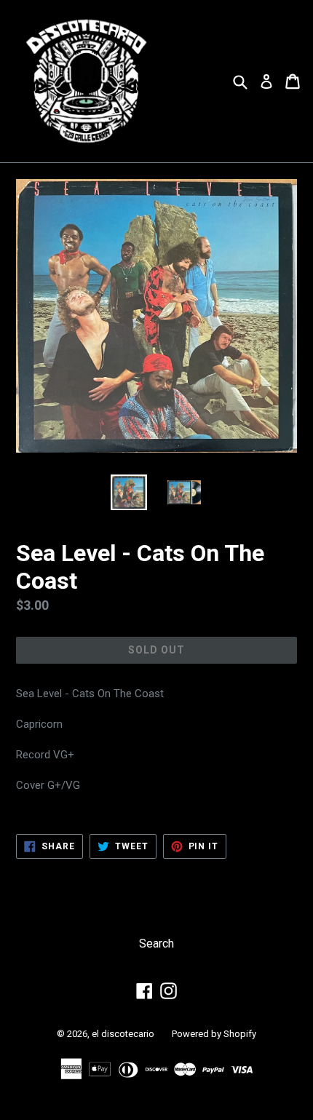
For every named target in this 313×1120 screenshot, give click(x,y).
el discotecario (123, 1033)
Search (156, 943)
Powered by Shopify (214, 1033)
